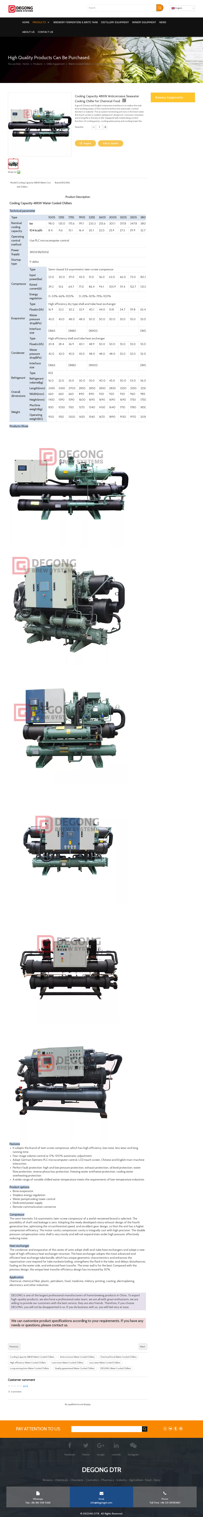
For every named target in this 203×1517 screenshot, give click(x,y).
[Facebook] (181, 1429)
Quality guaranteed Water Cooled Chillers (75, 1368)
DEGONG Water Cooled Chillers (115, 1368)
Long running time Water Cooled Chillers (29, 1368)
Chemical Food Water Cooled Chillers (118, 1356)
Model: (13, 182)
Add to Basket (110, 143)
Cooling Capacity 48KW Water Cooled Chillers (32, 1356)
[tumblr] (175, 1429)
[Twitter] (165, 1429)
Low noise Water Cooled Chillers (67, 1362)
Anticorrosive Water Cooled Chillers (77, 1356)
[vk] (170, 1429)
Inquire (87, 143)
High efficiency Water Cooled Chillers (28, 1362)
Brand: (58, 182)
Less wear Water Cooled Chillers (104, 1362)
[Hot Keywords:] (159, 7)
